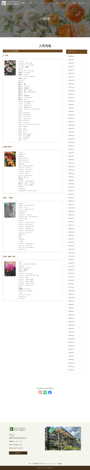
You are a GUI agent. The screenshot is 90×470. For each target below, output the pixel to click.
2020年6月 (70, 311)
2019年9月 (70, 342)
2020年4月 (70, 318)
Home (29, 463)
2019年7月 (70, 349)
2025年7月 (70, 101)
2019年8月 (70, 345)
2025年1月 (70, 121)
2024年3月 (70, 156)
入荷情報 (30, 3)
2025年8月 (70, 97)
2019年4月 (70, 359)
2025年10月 (70, 90)
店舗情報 (60, 463)
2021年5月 (70, 273)
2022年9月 (70, 218)
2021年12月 (70, 249)
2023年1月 (70, 204)
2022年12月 (70, 207)
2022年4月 (70, 235)
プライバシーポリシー (51, 463)
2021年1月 (70, 287)
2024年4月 (70, 152)
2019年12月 (70, 332)
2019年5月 (70, 356)
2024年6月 (70, 145)
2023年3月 (70, 197)
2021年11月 (70, 252)
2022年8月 (70, 221)
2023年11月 (70, 170)
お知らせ (57, 3)
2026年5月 (70, 66)
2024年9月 (70, 135)
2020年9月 (70, 301)
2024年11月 (70, 128)
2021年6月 (70, 270)
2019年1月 (70, 370)
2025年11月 (70, 87)
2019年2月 (70, 366)
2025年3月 (70, 114)
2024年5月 (70, 149)
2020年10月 (70, 297)
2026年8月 (70, 56)
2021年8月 (70, 263)
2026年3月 (70, 73)
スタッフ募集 (72, 3)
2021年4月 (70, 276)
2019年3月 (70, 363)
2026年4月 (70, 70)
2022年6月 (70, 228)
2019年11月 (70, 335)
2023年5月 (70, 190)
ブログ (64, 3)
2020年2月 (70, 325)
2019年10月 (70, 338)
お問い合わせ (81, 3)
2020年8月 (70, 304)
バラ (36, 3)
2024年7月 (70, 142)
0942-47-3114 (15, 448)
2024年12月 (70, 125)
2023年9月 (70, 176)
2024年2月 (70, 159)
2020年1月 (70, 328)
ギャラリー (49, 3)
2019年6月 (70, 352)
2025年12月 (70, 83)
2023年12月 (70, 166)
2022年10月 (70, 214)
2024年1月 (70, 163)
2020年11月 (70, 294)
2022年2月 (70, 242)
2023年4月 (70, 194)
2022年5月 (70, 232)
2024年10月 (70, 132)
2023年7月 (70, 183)
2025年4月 (70, 111)
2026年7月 (70, 59)
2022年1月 (70, 245)
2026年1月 (70, 80)
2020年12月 (70, 290)
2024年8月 (70, 139)
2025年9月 (70, 94)
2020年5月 (70, 314)
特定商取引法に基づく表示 (39, 463)
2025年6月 (70, 104)
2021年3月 (70, 280)
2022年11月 (70, 211)
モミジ (42, 3)
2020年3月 (70, 321)
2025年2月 (70, 118)
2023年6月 (70, 187)
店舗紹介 (23, 3)
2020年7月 (70, 307)
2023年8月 (70, 180)
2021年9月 (70, 259)
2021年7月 (70, 266)
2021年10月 (70, 256)
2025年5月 (70, 107)
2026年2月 (70, 76)
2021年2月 (70, 283)
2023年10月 (70, 173)
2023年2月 (70, 201)
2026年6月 (70, 63)
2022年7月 (70, 225)
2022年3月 (70, 239)
